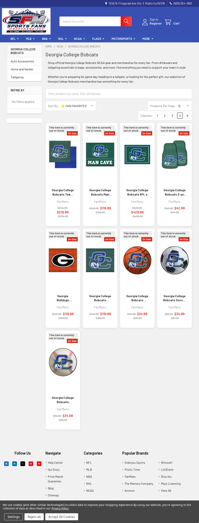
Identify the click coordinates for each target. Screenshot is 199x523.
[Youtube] (39, 463)
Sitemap (53, 495)
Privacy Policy (59, 508)
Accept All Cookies (61, 517)
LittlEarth (167, 469)
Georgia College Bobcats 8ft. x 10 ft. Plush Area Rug (137, 192)
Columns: (146, 115)
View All (166, 490)
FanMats (130, 476)
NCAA (78, 38)
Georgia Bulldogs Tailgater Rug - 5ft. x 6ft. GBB (62, 298)
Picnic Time (132, 469)
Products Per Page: (163, 106)
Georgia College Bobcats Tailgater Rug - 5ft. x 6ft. (100, 298)
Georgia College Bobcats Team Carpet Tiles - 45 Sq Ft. (63, 192)
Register (156, 23)
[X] (22, 463)
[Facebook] (6, 463)
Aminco (130, 490)
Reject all (34, 517)
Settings (14, 517)
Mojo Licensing (171, 483)
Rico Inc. (166, 476)
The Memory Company (139, 483)
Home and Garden (22, 69)
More (146, 38)
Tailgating (17, 77)
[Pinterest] (31, 463)
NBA (45, 38)
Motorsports (122, 38)
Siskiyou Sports (135, 462)
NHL (61, 38)
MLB (28, 38)
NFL (13, 38)
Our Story (54, 469)
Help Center (55, 462)
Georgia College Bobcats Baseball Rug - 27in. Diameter (63, 400)
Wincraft (166, 462)
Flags (96, 38)
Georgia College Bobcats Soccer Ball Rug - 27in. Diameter (174, 298)
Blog (51, 488)
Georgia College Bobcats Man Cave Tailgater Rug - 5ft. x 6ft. (100, 192)
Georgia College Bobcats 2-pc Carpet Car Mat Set (175, 192)
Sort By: (53, 106)
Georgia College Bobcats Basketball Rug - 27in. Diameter (137, 298)
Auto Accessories (22, 61)
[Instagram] (14, 463)
